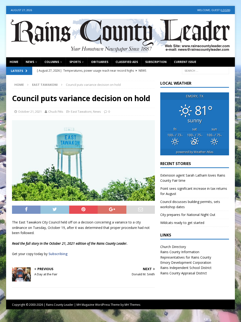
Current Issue (185, 62)
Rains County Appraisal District (183, 273)
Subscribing (58, 254)
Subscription (156, 62)
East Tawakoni (81, 111)
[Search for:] (205, 70)
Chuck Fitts (55, 111)
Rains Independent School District (186, 267)
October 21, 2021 (30, 111)
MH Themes (132, 305)
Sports (75, 62)
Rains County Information (179, 252)
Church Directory (173, 246)
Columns (51, 62)
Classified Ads (127, 62)
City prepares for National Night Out (187, 214)
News (30, 62)
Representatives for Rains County (185, 257)
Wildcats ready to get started (182, 222)
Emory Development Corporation (185, 262)
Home (14, 62)
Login (225, 10)
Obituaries (99, 62)
